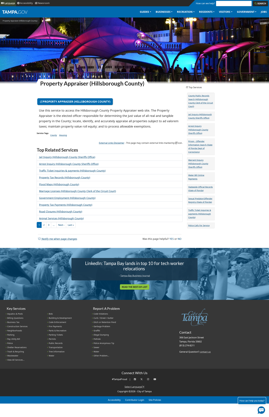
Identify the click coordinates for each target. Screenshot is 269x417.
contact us (205, 351)
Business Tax (13, 322)
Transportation (56, 347)
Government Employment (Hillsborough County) (67, 198)
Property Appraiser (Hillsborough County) (76, 101)
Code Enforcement (57, 322)
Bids (51, 313)
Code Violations (101, 313)
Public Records (56, 343)
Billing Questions (15, 318)
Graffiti (97, 330)
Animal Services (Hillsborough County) (61, 218)
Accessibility (114, 399)
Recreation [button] (185, 11)
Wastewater (12, 355)
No (179, 238)
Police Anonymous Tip (104, 343)
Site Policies (155, 399)
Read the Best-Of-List (134, 286)
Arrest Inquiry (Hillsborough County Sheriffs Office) (68, 164)
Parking (10, 334)
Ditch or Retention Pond (105, 322)
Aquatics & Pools (15, 313)
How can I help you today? (252, 400)
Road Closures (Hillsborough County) (60, 211)
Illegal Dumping (101, 334)
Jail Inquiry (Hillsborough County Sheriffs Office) (67, 157)
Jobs (264, 11)
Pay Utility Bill (13, 339)
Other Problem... (101, 355)
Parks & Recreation (57, 330)
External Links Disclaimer (111, 143)
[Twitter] (141, 379)
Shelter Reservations (17, 347)
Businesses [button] (163, 11)
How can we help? (205, 3)
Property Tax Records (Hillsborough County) (64, 177)
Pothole (97, 339)
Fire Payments (55, 326)
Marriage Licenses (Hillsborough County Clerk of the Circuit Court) (77, 191)
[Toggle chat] (260, 409)
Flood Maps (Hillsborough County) (59, 184)
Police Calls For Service (199, 225)
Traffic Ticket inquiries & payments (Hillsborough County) (72, 170)
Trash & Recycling (15, 351)
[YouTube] (154, 379)
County (53, 135)
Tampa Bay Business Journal (135, 275)
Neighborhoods (14, 330)
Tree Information (57, 351)
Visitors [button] (224, 11)
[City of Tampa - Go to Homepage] (14, 12)
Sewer (96, 347)
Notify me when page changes (59, 238)
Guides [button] (144, 11)
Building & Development (60, 318)
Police (10, 343)
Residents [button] (206, 11)
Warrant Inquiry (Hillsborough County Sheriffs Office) (198, 163)
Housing (63, 135)
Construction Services (17, 326)
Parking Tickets (56, 334)
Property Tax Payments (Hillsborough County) (65, 204)
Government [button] (245, 11)
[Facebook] (135, 379)
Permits (52, 339)
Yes (172, 238)
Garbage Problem (102, 326)
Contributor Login (134, 399)
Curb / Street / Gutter (103, 318)
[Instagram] (148, 379)
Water (51, 355)
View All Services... (16, 359)
